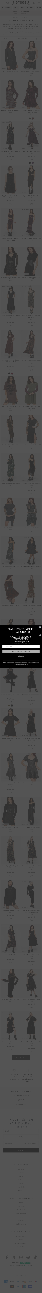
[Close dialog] (40, 627)
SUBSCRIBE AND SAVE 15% (21, 651)
